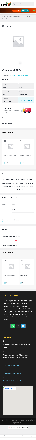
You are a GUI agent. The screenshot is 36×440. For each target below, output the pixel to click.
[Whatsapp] (12, 326)
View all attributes (26, 100)
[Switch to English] (31, 11)
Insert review (18, 240)
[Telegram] (23, 326)
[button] (4, 10)
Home (3, 17)
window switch (21, 17)
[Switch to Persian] (34, 11)
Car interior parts (11, 17)
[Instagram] (18, 326)
